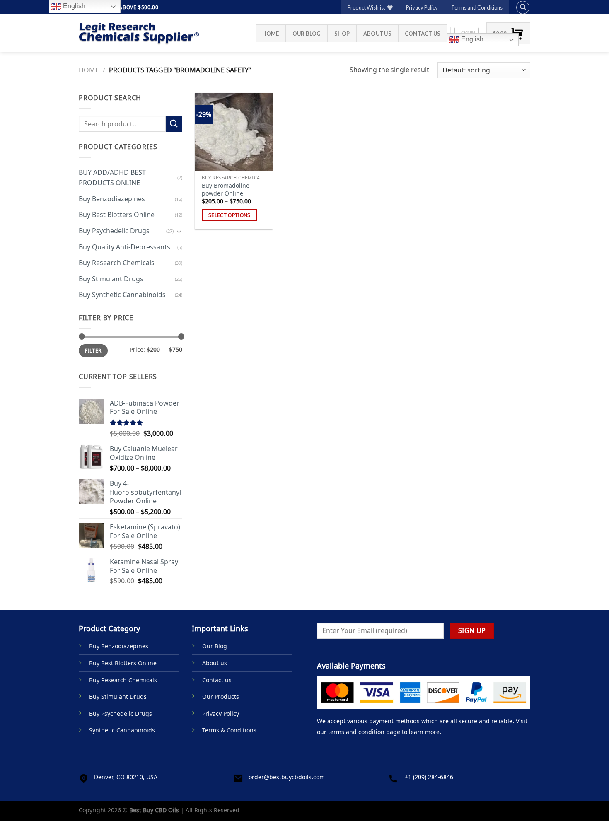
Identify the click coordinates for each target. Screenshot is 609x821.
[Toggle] (179, 231)
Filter (93, 350)
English (471, 39)
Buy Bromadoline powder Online (225, 189)
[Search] (522, 7)
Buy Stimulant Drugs (111, 278)
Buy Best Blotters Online (117, 214)
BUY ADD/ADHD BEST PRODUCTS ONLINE (112, 177)
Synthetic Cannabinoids (122, 730)
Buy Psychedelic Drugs (114, 230)
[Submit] (174, 124)
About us (377, 33)
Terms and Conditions (477, 7)
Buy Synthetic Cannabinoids (122, 294)
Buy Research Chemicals (117, 262)
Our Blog (306, 33)
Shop (342, 33)
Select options (229, 215)
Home (270, 33)
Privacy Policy (422, 7)
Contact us (423, 33)
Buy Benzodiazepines (112, 198)
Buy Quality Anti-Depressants (124, 246)
